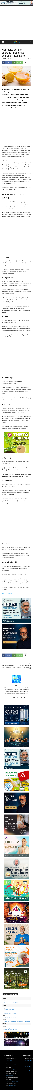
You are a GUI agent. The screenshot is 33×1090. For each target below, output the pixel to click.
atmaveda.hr (28, 1071)
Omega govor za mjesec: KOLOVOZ (13, 1017)
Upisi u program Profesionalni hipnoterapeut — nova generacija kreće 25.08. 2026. (17, 1028)
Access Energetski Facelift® (11, 1002)
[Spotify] (18, 698)
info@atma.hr (9, 1060)
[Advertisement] (16, 22)
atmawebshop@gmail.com (12, 1069)
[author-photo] (16, 683)
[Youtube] (25, 698)
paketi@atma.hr (12, 1085)
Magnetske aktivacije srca (10, 1013)
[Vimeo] (21, 698)
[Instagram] (11, 698)
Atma (4, 58)
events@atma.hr (10, 1075)
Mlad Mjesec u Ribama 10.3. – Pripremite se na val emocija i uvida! (8, 667)
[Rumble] (14, 698)
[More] (25, 62)
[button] (2, 42)
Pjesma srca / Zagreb (9, 1009)
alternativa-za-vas (7, 593)
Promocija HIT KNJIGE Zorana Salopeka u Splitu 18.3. (24, 667)
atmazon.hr (28, 1066)
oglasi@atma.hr (15, 1065)
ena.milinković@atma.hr (12, 1081)
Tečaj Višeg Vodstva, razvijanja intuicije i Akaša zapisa (17, 1021)
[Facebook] (7, 698)
